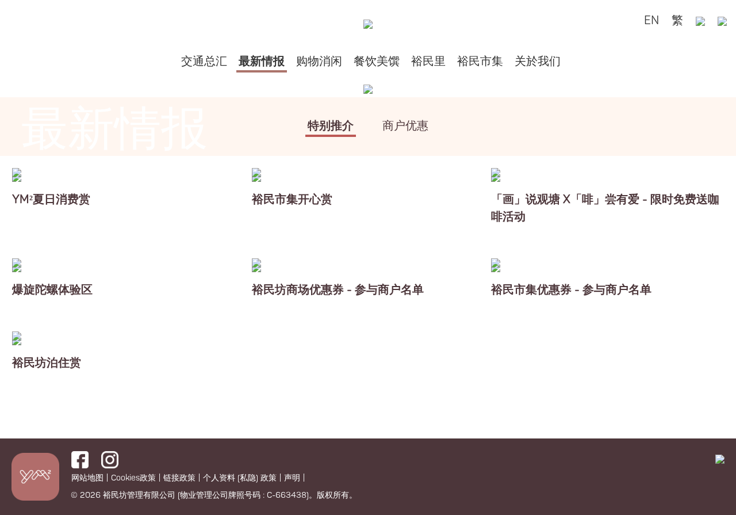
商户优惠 (405, 126)
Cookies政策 (133, 478)
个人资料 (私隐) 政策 (240, 478)
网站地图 (87, 478)
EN (651, 20)
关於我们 (538, 61)
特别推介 (331, 126)
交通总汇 (204, 61)
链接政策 (179, 478)
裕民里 (428, 61)
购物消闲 (319, 61)
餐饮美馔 (377, 61)
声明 (292, 478)
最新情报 (262, 61)
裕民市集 (480, 61)
